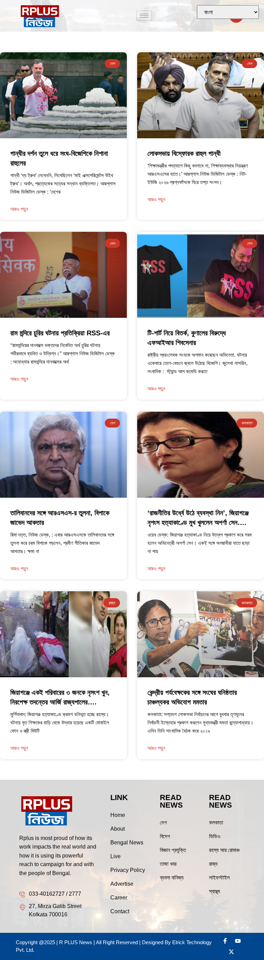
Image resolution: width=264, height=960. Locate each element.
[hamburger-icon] (144, 16)
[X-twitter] (231, 951)
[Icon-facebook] (225, 940)
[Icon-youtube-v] (237, 940)
